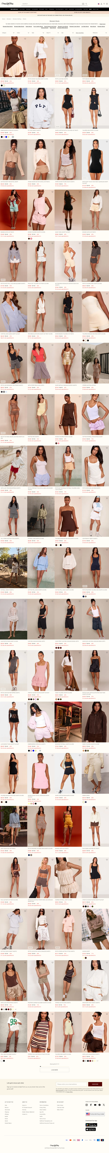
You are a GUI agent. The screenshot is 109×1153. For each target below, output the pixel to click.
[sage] (13, 137)
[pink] (4, 137)
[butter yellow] (86, 340)
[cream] (4, 85)
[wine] (8, 1009)
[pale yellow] (8, 137)
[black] (2, 85)
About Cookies (43, 1109)
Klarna (6, 1118)
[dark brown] (58, 699)
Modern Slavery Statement (28, 1112)
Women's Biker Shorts (19, 26)
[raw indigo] (86, 802)
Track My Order (60, 1107)
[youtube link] (95, 1105)
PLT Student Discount (27, 1107)
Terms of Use (43, 1118)
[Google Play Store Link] (91, 1125)
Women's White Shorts (62, 27)
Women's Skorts (101, 26)
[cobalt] (6, 137)
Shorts (24, 19)
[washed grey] (4, 392)
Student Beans (8, 1123)
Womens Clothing (17, 19)
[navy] (83, 596)
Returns (6, 1107)
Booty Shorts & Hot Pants (50, 26)
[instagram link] (87, 1105)
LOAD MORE (54, 1070)
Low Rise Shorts (85, 26)
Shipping (7, 1112)
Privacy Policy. (69, 1092)
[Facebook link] (91, 1105)
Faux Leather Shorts (38, 26)
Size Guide (7, 1109)
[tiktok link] (99, 1105)
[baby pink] (36, 699)
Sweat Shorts (53, 27)
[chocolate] (29, 239)
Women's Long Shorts (63, 26)
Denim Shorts (29, 26)
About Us (24, 1105)
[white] (11, 137)
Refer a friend (60, 1109)
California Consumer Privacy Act (47, 1123)
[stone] (11, 1009)
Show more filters (80, 32)
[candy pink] (33, 804)
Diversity (24, 1109)
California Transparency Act (46, 1121)
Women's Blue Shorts (8, 26)
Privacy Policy (43, 1107)
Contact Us (24, 1114)
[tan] (56, 699)
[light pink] (31, 239)
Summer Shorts (44, 27)
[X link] (104, 1105)
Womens (9, 19)
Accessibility (42, 1114)
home (3, 19)
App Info (42, 1112)
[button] (98, 4)
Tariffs (41, 1116)
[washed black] (2, 392)
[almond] (31, 804)
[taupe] (86, 596)
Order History (60, 1105)
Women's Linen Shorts (75, 26)
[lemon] (29, 804)
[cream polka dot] (83, 802)
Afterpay (7, 1114)
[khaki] (56, 648)
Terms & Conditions (44, 1105)
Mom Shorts (93, 26)
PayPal (6, 1116)
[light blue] (6, 392)
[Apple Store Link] (91, 1129)
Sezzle (6, 1121)
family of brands (59, 1090)
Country (87, 1110)
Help (6, 1105)
